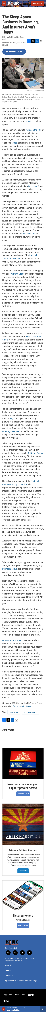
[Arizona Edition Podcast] (23, 824)
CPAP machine (28, 233)
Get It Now (23, 925)
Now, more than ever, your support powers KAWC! (22, 786)
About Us (8, 965)
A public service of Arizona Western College (21, 981)
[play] (3, 1009)
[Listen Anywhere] (23, 895)
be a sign (29, 121)
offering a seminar (11, 431)
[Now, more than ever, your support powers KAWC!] (23, 763)
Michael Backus (9, 569)
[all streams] (43, 1009)
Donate (38, 4)
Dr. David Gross (17, 274)
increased (33, 186)
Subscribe (23, 870)
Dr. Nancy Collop (35, 453)
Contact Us (9, 975)
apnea (14, 143)
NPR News (14, 712)
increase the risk (33, 130)
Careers (8, 970)
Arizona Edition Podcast (23, 850)
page (12, 418)
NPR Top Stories (30, 712)
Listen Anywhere (23, 915)
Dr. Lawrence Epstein (12, 640)
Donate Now (23, 793)
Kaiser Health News (22, 706)
